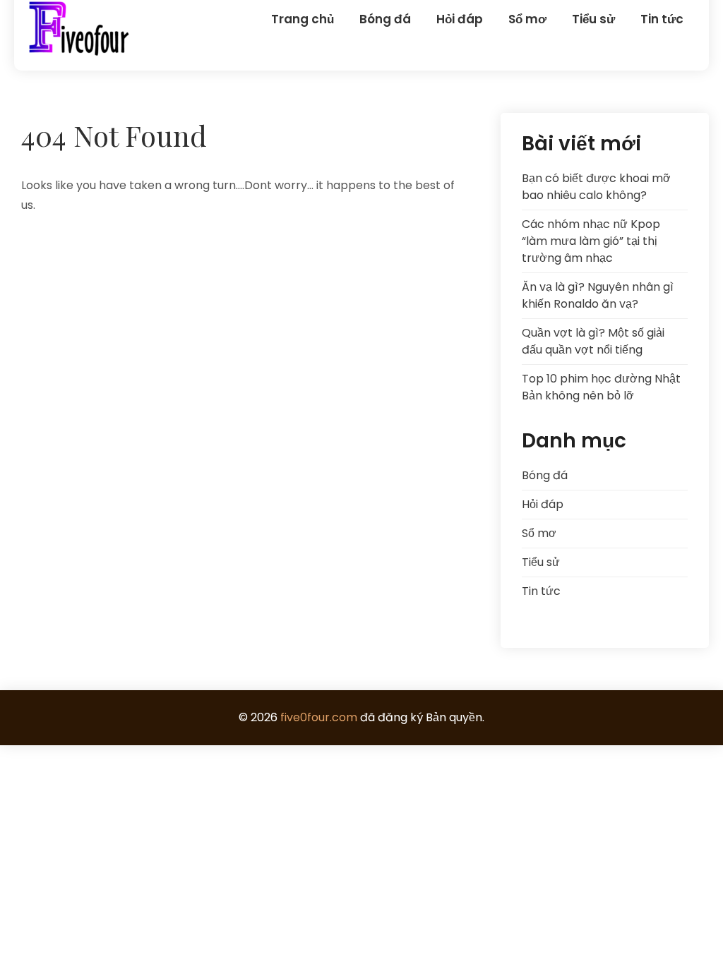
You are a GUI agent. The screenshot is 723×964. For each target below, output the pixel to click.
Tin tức (661, 19)
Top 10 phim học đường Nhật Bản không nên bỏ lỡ (601, 387)
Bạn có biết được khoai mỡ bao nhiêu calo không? (596, 186)
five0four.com (318, 717)
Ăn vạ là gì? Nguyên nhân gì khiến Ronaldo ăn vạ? (598, 295)
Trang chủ (302, 19)
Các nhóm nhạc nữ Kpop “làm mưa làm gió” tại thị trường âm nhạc (591, 241)
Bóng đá (385, 19)
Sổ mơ (527, 19)
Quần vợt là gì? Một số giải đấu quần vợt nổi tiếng (593, 341)
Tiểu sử (593, 19)
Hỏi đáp (459, 19)
